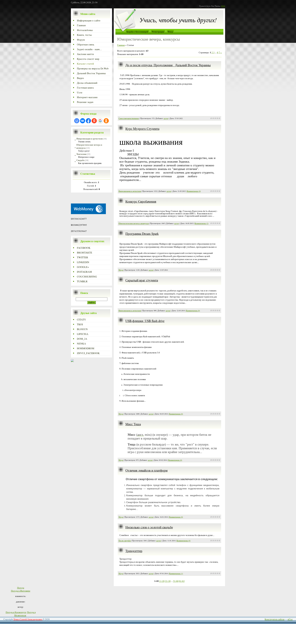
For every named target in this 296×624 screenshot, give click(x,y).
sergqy (166, 118)
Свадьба (80, 160)
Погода (20, 587)
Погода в (20, 590)
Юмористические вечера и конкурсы (134, 223)
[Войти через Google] (100, 120)
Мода (121, 270)
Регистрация (158, 31)
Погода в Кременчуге (16, 612)
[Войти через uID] (76, 120)
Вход (170, 31)
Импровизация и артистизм (89, 138)
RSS (223, 6)
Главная (121, 45)
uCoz (290, 619)
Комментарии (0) (194, 191)
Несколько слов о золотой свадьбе (149, 527)
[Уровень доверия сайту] (72, 361)
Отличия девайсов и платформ (146, 470)
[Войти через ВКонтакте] (82, 120)
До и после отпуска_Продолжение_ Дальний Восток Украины (168, 65)
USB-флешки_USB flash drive (144, 321)
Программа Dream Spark (142, 233)
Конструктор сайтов (274, 619)
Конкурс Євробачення (140, 201)
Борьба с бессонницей (137, 31)
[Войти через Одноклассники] (106, 120)
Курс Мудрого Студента (142, 128)
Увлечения (81, 154)
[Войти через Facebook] (88, 120)
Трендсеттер (133, 551)
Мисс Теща (133, 424)
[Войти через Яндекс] (94, 120)
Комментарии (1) (176, 573)
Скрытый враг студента (141, 280)
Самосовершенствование (129, 118)
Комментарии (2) (201, 223)
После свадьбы (125, 540)
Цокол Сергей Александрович (28, 619)
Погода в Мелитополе (25, 614)
